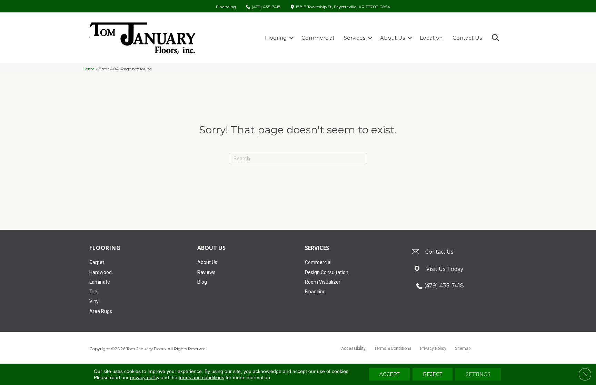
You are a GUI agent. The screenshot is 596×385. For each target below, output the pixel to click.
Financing (226, 7)
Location (431, 37)
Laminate (99, 282)
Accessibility (353, 348)
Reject (432, 374)
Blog (202, 282)
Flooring (276, 37)
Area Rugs (100, 311)
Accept (389, 374)
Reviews (206, 272)
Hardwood (100, 272)
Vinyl (94, 301)
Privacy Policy (433, 348)
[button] (291, 37)
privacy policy (144, 377)
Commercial (317, 37)
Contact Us (467, 37)
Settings (478, 374)
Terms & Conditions (392, 348)
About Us (392, 37)
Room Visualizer (322, 282)
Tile (93, 291)
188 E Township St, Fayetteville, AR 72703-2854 (343, 7)
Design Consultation (326, 272)
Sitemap (462, 348)
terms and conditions (201, 377)
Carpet (96, 262)
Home (88, 68)
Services (354, 37)
